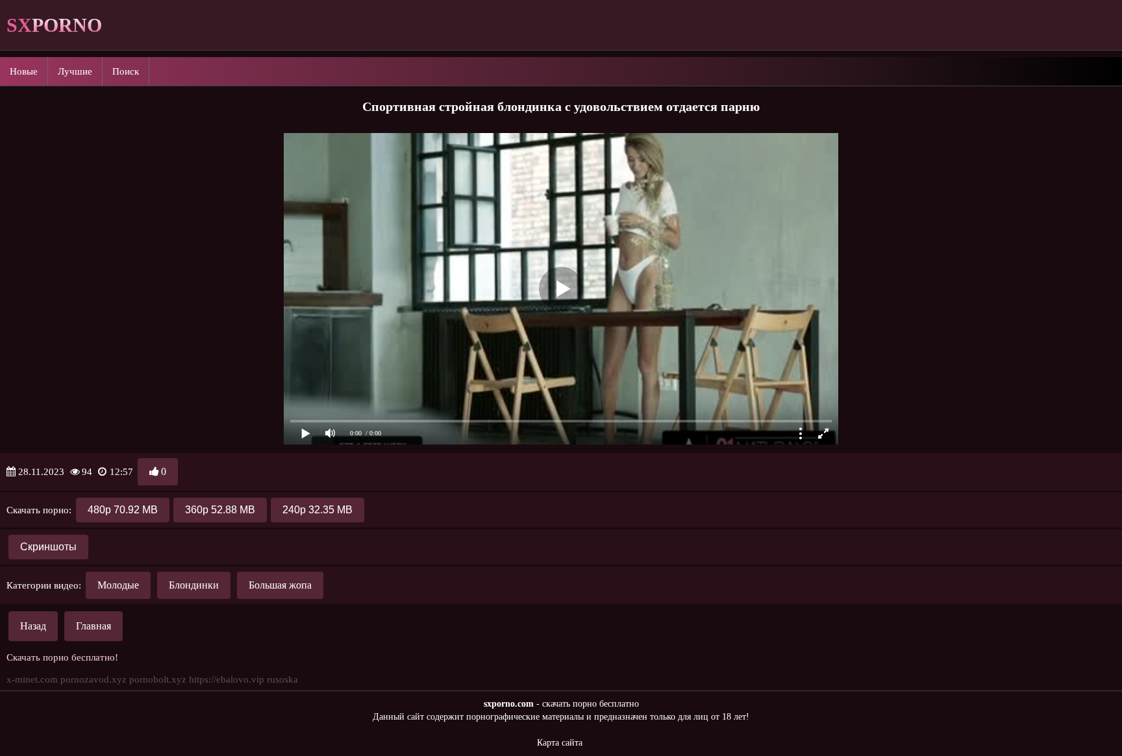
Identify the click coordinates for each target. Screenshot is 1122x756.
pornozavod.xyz (93, 679)
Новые (24, 71)
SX (54, 25)
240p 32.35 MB (317, 509)
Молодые (118, 585)
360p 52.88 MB (220, 509)
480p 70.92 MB (123, 509)
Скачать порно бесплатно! (62, 657)
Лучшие (75, 71)
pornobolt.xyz (157, 679)
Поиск (125, 71)
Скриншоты (48, 546)
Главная (93, 625)
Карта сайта (559, 743)
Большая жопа (280, 585)
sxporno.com (509, 704)
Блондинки (194, 585)
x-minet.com (32, 679)
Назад (33, 625)
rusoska (282, 679)
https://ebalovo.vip (226, 679)
